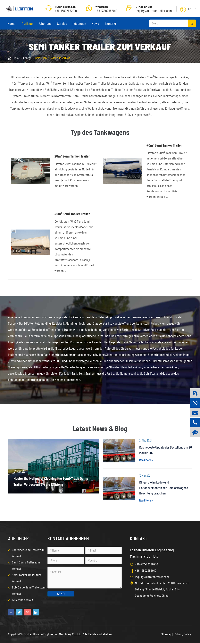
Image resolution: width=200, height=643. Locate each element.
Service (62, 23)
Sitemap (166, 634)
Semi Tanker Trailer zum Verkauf (52, 58)
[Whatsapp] (195, 403)
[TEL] (195, 422)
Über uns (45, 23)
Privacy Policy (182, 634)
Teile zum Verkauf (22, 600)
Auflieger (27, 23)
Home (11, 23)
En (189, 8)
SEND (61, 593)
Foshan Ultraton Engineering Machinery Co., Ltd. (53, 634)
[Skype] (195, 393)
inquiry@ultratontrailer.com (154, 9)
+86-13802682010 (106, 9)
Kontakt (110, 23)
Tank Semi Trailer (133, 342)
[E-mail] (195, 412)
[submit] (192, 23)
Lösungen (79, 23)
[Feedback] (195, 432)
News (95, 23)
